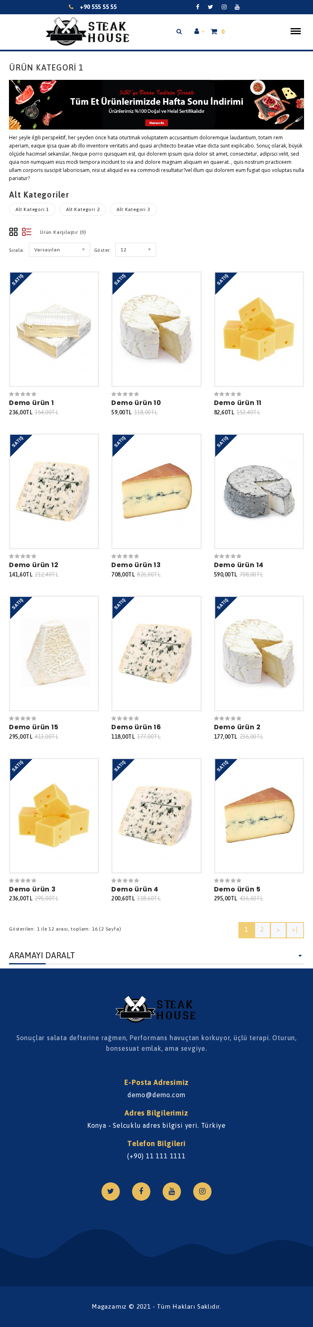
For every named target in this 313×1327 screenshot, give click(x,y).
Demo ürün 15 (34, 727)
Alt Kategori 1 (32, 209)
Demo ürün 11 (238, 402)
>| (295, 929)
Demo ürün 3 (32, 889)
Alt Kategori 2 (82, 209)
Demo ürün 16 (136, 727)
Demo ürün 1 (31, 402)
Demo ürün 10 (136, 402)
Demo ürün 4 (135, 889)
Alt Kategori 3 (133, 209)
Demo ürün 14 (239, 565)
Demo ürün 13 (136, 565)
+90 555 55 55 (98, 7)
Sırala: (17, 250)
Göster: (103, 250)
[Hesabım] (199, 31)
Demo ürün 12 (34, 565)
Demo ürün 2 (237, 727)
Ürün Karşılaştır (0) (63, 232)
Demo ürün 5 (237, 889)
